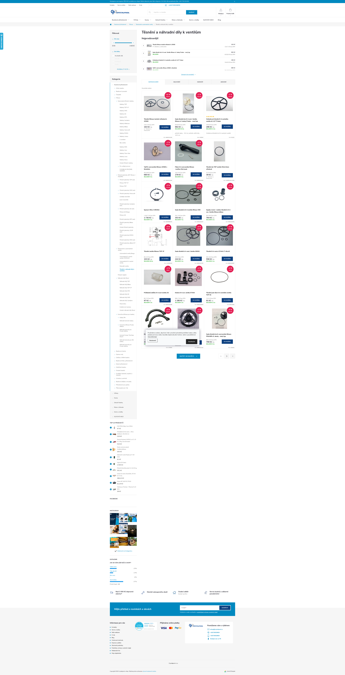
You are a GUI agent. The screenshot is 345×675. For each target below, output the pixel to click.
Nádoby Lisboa (124, 136)
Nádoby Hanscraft (125, 130)
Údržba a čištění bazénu (122, 357)
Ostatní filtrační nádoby (126, 163)
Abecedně (223, 82)
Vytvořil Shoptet (231, 671)
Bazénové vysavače (121, 91)
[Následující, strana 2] (226, 356)
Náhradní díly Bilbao (125, 284)
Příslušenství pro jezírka (122, 385)
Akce (117, 58)
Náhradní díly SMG (125, 297)
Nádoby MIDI (123, 147)
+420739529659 (214, 632)
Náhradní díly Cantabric (126, 300)
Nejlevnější (176, 82)
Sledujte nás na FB (215, 639)
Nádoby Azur (123, 150)
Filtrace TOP (123, 186)
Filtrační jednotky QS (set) (127, 209)
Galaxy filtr (123, 317)
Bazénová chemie (121, 351)
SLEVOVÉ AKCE (118, 416)
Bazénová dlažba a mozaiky (123, 381)
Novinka (118, 61)
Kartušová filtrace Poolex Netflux (127, 325)
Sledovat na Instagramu (124, 551)
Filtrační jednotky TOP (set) (127, 180)
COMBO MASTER (125, 197)
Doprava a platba (116, 643)
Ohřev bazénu (120, 88)
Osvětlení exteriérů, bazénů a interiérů (124, 374)
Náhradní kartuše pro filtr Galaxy (127, 340)
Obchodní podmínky (117, 645)
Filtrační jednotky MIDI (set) (127, 240)
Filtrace (118, 98)
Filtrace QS (123, 215)
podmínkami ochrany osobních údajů (207, 612)
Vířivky (116, 393)
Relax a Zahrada (119, 407)
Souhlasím (191, 342)
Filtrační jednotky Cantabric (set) (127, 204)
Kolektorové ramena (125, 307)
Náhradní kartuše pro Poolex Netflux (126, 330)
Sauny (116, 398)
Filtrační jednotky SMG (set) (127, 190)
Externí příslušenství (121, 364)
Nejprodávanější (153, 82)
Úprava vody (119, 354)
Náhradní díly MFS (125, 291)
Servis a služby (121, 5)
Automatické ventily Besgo (127, 253)
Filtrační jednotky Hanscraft (127, 193)
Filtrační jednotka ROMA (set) (126, 236)
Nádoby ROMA (124, 133)
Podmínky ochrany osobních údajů (121, 648)
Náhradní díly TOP (125, 281)
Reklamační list (116, 650)
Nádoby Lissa (123, 156)
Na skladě (118, 56)
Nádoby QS (123, 114)
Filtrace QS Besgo (125, 212)
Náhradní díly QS (124, 294)
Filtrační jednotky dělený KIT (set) (127, 243)
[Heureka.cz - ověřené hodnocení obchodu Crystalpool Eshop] (146, 626)
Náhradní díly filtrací (123, 278)
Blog (113, 637)
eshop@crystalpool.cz (216, 629)
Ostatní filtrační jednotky (126, 227)
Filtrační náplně (122, 275)
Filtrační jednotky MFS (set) (127, 219)
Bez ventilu (123, 143)
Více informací (152, 337)
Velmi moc (113, 567)
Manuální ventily (124, 266)
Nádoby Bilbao (124, 127)
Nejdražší (200, 82)
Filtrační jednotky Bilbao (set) (126, 223)
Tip (116, 64)
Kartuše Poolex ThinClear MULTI (127, 336)
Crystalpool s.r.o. (173, 663)
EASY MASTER (124, 200)
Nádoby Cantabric (125, 120)
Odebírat (225, 608)
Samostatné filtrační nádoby (126, 101)
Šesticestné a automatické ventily (125, 249)
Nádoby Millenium (125, 123)
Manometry (123, 304)
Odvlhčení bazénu (121, 367)
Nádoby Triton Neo (125, 153)
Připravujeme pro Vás (122, 388)
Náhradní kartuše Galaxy (126, 321)
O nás (140, 5)
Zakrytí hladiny (118, 402)
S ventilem (123, 139)
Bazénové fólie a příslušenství (124, 361)
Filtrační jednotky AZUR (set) (126, 231)
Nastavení (152, 340)
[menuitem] (120, 20)
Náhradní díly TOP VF (126, 288)
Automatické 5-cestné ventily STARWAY (126, 257)
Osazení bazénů (120, 370)
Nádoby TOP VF (124, 107)
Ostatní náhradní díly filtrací (127, 310)
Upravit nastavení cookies (149, 671)
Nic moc (112, 575)
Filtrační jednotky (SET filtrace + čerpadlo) (127, 175)
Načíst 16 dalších (187, 356)
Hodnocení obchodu (117, 640)
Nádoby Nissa (123, 160)
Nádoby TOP (123, 104)
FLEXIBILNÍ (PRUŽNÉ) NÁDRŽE (126, 170)
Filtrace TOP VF (124, 183)
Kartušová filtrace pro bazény (126, 314)
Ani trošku (113, 580)
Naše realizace (132, 5)
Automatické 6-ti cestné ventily (126, 262)
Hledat (191, 12)
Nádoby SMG (123, 111)
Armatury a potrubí (121, 378)
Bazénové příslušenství (120, 85)
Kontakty (112, 5)
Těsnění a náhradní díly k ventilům (127, 270)
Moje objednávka (116, 653)
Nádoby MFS (123, 117)
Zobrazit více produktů (187, 74)
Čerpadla (118, 94)
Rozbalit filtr (122, 69)
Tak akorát (113, 571)
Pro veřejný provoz (125, 166)
